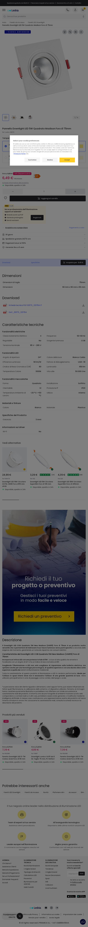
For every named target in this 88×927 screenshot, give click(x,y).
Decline (50, 160)
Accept (67, 160)
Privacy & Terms (20, 154)
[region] (44, 150)
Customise (32, 160)
